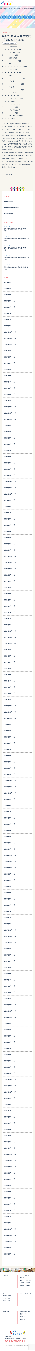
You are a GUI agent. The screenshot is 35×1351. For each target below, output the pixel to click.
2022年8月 (8, 581)
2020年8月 (8, 730)
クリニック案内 (24, 1275)
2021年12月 (8, 631)
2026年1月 (8, 326)
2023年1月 (8, 550)
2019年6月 (8, 818)
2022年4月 (8, 606)
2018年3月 (8, 911)
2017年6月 (8, 967)
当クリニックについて (25, 1280)
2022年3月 (8, 612)
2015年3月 (8, 1135)
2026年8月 (8, 282)
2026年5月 (8, 301)
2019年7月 (8, 811)
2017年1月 (8, 998)
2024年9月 (8, 425)
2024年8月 (8, 431)
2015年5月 (8, 1123)
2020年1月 (8, 774)
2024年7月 (8, 438)
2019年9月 (8, 799)
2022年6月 (8, 593)
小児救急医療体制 (24, 1311)
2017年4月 (8, 980)
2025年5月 (8, 375)
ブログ (5, 1293)
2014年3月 (8, 1210)
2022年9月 (8, 575)
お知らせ (5, 1275)
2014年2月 (8, 1216)
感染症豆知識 (8, 213)
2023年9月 (8, 500)
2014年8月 (8, 1179)
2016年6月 (8, 1042)
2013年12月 (8, 1229)
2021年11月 (8, 637)
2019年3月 (8, 836)
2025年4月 (8, 382)
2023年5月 (8, 525)
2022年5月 (8, 600)
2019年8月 (8, 805)
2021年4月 (8, 681)
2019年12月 (8, 780)
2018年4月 (8, 905)
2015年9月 (8, 1098)
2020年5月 (8, 749)
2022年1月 (8, 625)
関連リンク (22, 1314)
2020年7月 (8, 737)
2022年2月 (8, 618)
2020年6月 (8, 743)
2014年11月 (8, 1160)
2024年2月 (8, 469)
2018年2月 (8, 917)
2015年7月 (8, 1110)
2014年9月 (8, 1173)
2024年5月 (8, 450)
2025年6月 (8, 369)
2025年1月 (8, 400)
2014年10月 (8, 1166)
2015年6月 (8, 1117)
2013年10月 (8, 1241)
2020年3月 (8, 762)
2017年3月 (8, 986)
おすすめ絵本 (6, 1301)
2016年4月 (8, 1054)
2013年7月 (8, 1254)
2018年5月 (8, 899)
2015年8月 (8, 1104)
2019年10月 (8, 793)
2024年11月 (8, 413)
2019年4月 (8, 830)
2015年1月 (8, 1148)
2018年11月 (8, 861)
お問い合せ (22, 1319)
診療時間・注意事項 (25, 1282)
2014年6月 (8, 1191)
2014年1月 (8, 1223)
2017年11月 (8, 936)
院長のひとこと (7, 1295)
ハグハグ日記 (6, 1298)
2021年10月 (8, 643)
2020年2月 (8, 768)
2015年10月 (8, 1092)
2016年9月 (8, 1023)
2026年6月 (8, 294)
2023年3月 (8, 537)
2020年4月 (8, 755)
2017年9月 (8, 948)
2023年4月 (8, 531)
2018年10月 (8, 867)
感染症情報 (6, 1311)
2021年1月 (8, 699)
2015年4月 (8, 1129)
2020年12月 (8, 706)
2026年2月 (8, 319)
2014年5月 (8, 1198)
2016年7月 (8, 1036)
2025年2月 (8, 394)
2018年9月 (8, 874)
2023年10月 (8, 494)
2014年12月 (8, 1154)
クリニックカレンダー (25, 1293)
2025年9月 (8, 350)
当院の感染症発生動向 (11, 207)
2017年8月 (8, 955)
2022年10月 (8, 568)
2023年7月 (8, 512)
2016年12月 (8, 1005)
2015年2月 (8, 1142)
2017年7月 (8, 961)
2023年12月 (8, 481)
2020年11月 (8, 712)
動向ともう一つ (9, 201)
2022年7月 (8, 587)
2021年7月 (8, 662)
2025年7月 (8, 363)
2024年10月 (8, 419)
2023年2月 (8, 544)
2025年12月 (8, 332)
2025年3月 (8, 388)
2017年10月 (8, 942)
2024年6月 (8, 444)
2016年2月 (8, 1067)
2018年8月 (8, 880)
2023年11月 (8, 487)
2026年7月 (8, 288)
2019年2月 (8, 843)
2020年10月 (8, 718)
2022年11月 (8, 562)
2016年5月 (8, 1048)
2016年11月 (8, 1011)
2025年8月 (8, 357)
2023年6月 (8, 519)
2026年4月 (8, 307)
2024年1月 (8, 475)
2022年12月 (8, 556)
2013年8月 (8, 1247)
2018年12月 (8, 855)
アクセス (22, 1316)
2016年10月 (8, 1017)
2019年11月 (8, 786)
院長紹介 (21, 1277)
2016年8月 (8, 1029)
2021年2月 (8, 693)
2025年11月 (8, 338)
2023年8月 (8, 506)
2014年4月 (8, 1204)
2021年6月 (8, 668)
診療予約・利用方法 (25, 1285)
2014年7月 (8, 1185)
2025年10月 (8, 344)
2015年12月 (8, 1079)
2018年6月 (8, 892)
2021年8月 (8, 656)
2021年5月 (8, 674)
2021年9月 (8, 649)
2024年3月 (8, 463)
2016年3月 (8, 1061)
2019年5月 (8, 824)
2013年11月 (8, 1235)
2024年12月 (8, 407)
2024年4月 (8, 456)
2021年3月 (8, 687)
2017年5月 (8, 973)
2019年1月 (8, 849)
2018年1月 (8, 924)
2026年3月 (8, 313)
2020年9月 (8, 724)
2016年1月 (8, 1073)
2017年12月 (8, 930)
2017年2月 (8, 992)
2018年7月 (8, 886)
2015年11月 (8, 1085)
